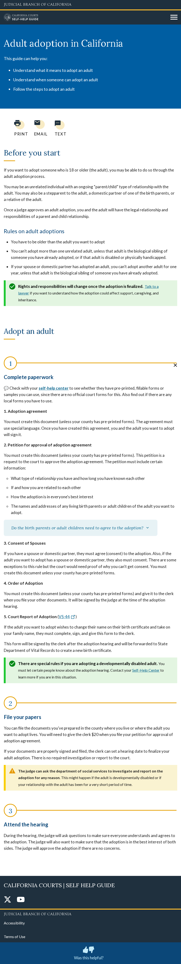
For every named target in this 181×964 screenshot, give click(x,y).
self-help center (54, 388)
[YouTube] (21, 900)
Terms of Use (14, 936)
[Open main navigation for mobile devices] (174, 17)
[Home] (85, 17)
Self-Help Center (146, 670)
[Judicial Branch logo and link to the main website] (90, 4)
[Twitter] (7, 900)
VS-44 (64, 616)
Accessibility (14, 923)
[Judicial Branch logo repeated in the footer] (90, 913)
